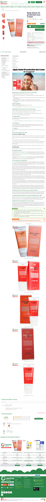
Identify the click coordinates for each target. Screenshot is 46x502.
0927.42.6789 (39, 480)
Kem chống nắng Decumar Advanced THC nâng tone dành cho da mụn (32, 106)
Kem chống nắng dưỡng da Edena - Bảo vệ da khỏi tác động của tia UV (33, 120)
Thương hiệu (38, 6)
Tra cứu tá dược (27, 3)
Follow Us (2, 490)
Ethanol (26, 460)
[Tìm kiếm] (24, 2)
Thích (5, 406)
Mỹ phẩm (12, 6)
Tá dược (29, 6)
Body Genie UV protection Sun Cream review (5, 75)
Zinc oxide (13, 161)
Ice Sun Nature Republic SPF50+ (22, 156)
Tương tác (3, 64)
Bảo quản (4, 68)
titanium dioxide (20, 460)
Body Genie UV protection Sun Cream (17, 452)
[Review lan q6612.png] (9, 426)
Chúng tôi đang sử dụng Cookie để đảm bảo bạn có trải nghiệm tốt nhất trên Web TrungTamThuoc (20, 475)
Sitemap (25, 487)
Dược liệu (24, 6)
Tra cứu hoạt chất (21, 3)
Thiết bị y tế (20, 6)
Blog (41, 6)
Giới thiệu (16, 479)
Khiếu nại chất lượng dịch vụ (19, 486)
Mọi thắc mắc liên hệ (36, 477)
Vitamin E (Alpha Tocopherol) (41, 460)
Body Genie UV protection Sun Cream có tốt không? (5, 58)
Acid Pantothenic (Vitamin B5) (28, 460)
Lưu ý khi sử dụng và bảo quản (4, 65)
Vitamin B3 (20, 157)
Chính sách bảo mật (32, 475)
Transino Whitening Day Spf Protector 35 (40, 452)
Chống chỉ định (4, 62)
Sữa (15, 6)
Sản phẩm (7, 6)
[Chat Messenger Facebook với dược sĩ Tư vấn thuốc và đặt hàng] (30, 27)
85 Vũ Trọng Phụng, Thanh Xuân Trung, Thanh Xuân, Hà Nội (39, 483)
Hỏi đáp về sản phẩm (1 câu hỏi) (9, 399)
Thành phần (3, 57)
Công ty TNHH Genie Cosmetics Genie (36, 32)
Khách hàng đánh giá (6, 413)
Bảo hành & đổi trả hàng (27, 483)
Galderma (27, 457)
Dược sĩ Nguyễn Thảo (36, 44)
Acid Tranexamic (38, 460)
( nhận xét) (6, 419)
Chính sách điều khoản (27, 479)
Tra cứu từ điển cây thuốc (14, 3)
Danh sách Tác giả (26, 485)
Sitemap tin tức (29, 487)
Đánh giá (42, 52)
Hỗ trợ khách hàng (18, 477)
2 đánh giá (37, 19)
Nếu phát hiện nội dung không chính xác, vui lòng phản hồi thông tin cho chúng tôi (36, 42)
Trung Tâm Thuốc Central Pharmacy (17, 499)
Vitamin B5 (24, 157)
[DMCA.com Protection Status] (44, 499)
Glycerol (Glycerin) (29, 460)
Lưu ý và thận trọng (5, 67)
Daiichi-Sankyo (38, 457)
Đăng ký (39, 2)
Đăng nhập (33, 2)
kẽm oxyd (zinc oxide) (15, 460)
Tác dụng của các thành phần (5, 70)
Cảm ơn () (10, 432)
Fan (4, 487)
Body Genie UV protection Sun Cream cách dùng (5, 61)
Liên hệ (3, 9)
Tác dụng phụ (4, 63)
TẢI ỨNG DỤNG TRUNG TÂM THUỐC (38, 486)
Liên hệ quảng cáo (17, 487)
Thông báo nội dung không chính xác (18, 485)
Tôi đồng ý (37, 475)
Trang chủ (2, 6)
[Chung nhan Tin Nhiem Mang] (41, 499)
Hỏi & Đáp (23, 52)
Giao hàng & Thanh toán (27, 484)
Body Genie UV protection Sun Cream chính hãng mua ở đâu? (5, 74)
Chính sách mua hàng (27, 480)
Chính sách (26, 477)
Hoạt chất (33, 6)
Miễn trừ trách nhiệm (18, 483)
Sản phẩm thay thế (4, 69)
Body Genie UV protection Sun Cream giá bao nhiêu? (5, 72)
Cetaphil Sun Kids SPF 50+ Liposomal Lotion (28, 452)
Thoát (39, 475)
